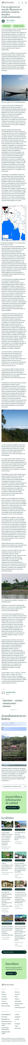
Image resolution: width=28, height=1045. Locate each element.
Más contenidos (6, 1006)
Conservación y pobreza (9, 703)
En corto (4, 1001)
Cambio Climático (7, 700)
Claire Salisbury (10, 20)
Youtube (17, 1019)
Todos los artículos (8, 952)
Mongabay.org (5, 1019)
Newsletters (18, 1001)
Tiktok (16, 1026)
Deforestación (6, 706)
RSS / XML (18, 1028)
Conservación (18, 700)
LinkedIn (17, 1014)
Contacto (17, 994)
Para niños (4, 1017)
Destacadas (5, 1003)
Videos (3, 992)
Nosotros (17, 992)
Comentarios (6, 26)
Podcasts (4, 994)
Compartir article (18, 26)
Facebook (17, 1023)
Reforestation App (7, 1021)
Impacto (17, 999)
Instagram (17, 1017)
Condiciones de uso (20, 1007)
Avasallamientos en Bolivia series (12, 786)
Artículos (4, 996)
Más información (11, 807)
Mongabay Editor (11, 692)
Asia (12, 22)
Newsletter (10, 973)
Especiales (4, 999)
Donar (16, 996)
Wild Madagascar (6, 1014)
